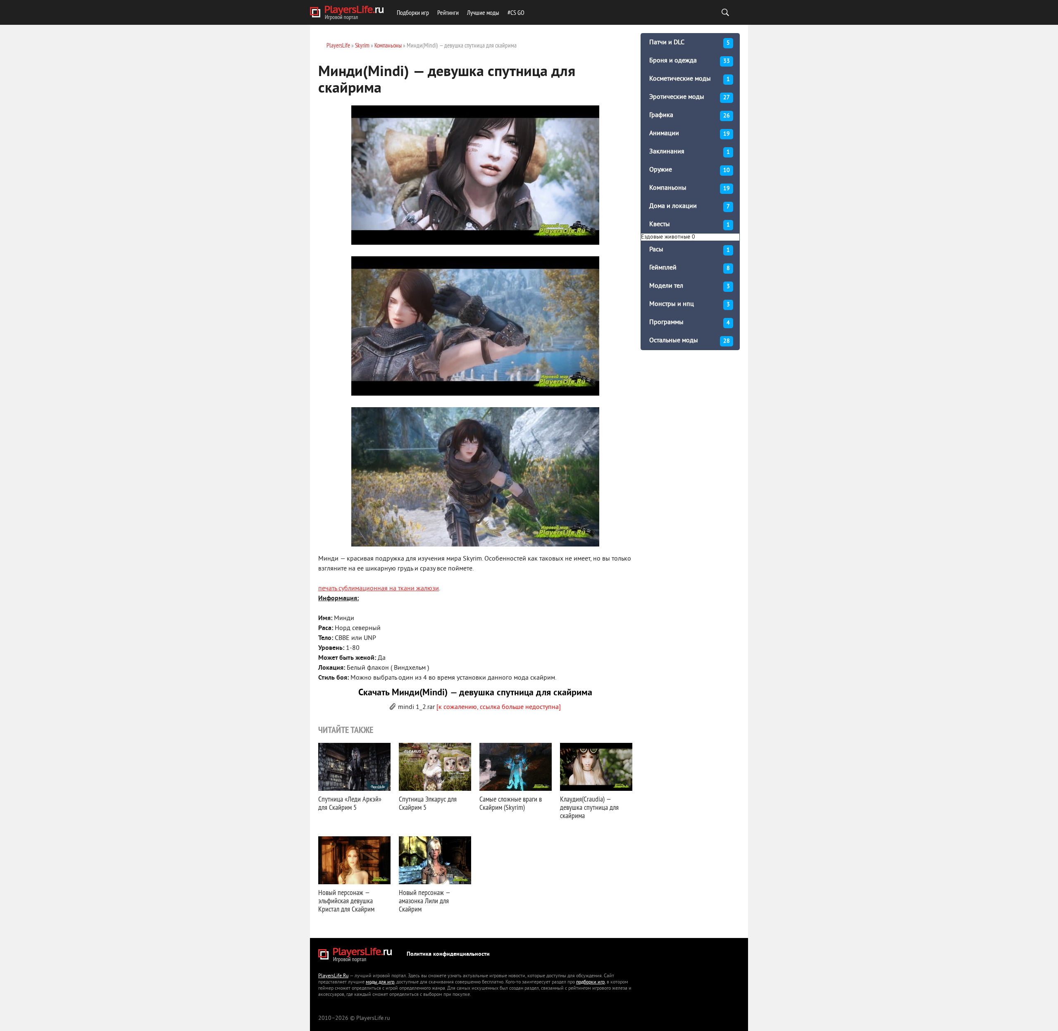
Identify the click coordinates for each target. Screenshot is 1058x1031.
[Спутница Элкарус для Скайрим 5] (435, 767)
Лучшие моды (483, 12)
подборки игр (590, 982)
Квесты (689, 224)
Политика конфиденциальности (448, 954)
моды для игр (380, 982)
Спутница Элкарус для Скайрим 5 (428, 803)
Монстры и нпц (689, 304)
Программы (689, 322)
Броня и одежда (689, 61)
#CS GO (516, 12)
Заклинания (689, 152)
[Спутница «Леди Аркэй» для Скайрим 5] (354, 767)
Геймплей (689, 268)
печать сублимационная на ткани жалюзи (378, 589)
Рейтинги (448, 12)
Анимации (689, 133)
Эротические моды (689, 97)
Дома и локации (689, 206)
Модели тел (689, 286)
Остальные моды (689, 341)
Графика (689, 115)
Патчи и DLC (689, 42)
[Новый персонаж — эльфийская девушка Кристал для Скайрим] (354, 860)
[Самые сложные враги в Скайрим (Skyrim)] (515, 767)
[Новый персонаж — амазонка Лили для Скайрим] (435, 860)
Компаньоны (689, 188)
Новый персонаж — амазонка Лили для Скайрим (424, 901)
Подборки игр (413, 12)
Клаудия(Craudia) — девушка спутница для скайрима (589, 807)
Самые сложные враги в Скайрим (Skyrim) (510, 803)
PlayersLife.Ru (333, 976)
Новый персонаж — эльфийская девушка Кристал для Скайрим (346, 901)
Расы (689, 250)
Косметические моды (689, 79)
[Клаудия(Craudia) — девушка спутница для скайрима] (596, 767)
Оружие (689, 170)
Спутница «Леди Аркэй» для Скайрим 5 (349, 803)
